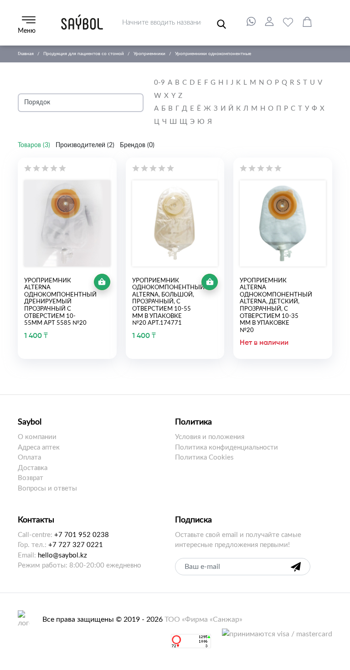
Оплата (29, 457)
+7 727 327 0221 (75, 545)
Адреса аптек (39, 447)
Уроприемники (149, 53)
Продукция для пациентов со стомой (83, 53)
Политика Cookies (204, 457)
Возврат (30, 478)
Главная (26, 53)
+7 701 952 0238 (81, 535)
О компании (37, 437)
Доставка (32, 468)
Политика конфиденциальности (226, 447)
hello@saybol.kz (62, 555)
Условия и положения (209, 437)
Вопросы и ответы (47, 488)
